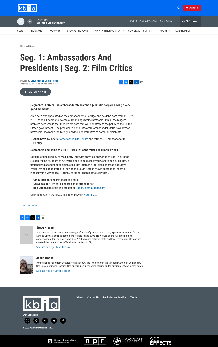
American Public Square (74, 138)
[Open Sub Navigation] (25, 31)
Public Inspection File (114, 297)
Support (148, 31)
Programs (36, 31)
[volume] (29, 21)
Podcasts (55, 31)
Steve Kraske (37, 80)
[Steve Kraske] (26, 235)
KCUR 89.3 (90, 194)
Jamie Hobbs (51, 80)
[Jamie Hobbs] (26, 265)
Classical (134, 31)
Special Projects (78, 31)
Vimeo (80, 297)
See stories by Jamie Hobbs (53, 270)
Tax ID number (182, 31)
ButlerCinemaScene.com (90, 187)
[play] (20, 21)
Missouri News (27, 46)
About (163, 31)
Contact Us (93, 297)
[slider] (34, 21)
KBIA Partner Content (108, 31)
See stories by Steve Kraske (53, 247)
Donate (193, 7)
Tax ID (133, 297)
